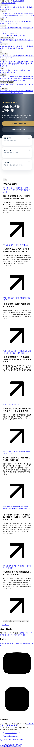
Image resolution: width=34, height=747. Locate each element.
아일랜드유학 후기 (25, 7)
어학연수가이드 (5, 13)
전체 (4, 179)
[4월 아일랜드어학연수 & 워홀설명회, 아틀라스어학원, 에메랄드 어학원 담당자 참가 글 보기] (17, 510)
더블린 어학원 (28, 13)
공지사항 (3, 7)
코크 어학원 (4, 15)
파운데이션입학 (14, 33)
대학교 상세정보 (5, 28)
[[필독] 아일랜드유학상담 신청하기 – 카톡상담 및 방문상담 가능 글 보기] (17, 192)
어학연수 (3, 11)
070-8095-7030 (12, 726)
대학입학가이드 (5, 32)
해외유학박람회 (5, 46)
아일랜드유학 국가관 (18, 46)
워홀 (2, 19)
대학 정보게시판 (19, 35)
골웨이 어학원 (13, 15)
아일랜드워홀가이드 (7, 21)
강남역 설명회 (13, 40)
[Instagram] (17, 715)
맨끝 (27, 621)
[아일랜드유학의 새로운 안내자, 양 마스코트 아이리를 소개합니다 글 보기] (15, 245)
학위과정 (3, 25)
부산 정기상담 (23, 40)
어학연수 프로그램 (17, 13)
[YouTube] (17, 679)
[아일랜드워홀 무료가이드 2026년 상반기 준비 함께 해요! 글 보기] (17, 568)
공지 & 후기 (4, 5)
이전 (8, 621)
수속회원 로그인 (18, 1)
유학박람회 (4, 44)
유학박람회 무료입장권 (15, 48)
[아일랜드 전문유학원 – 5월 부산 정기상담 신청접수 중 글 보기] (17, 453)
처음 (4, 621)
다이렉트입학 (4, 33)
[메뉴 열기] (1, 51)
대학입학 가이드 (19, 635)
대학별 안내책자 (16, 28)
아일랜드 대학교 (15, 643)
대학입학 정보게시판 (7, 35)
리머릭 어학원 (23, 15)
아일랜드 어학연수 (24, 633)
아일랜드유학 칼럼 (12, 7)
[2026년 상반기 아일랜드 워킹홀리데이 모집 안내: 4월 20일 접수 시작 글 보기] (13, 404)
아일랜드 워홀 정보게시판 (22, 21)
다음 (23, 621)
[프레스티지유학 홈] (7, 3)
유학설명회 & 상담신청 (7, 38)
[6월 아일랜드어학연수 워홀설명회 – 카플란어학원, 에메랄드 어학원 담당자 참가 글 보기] (17, 353)
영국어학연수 (25, 643)
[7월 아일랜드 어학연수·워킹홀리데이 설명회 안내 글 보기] (17, 300)
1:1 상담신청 (4, 40)
